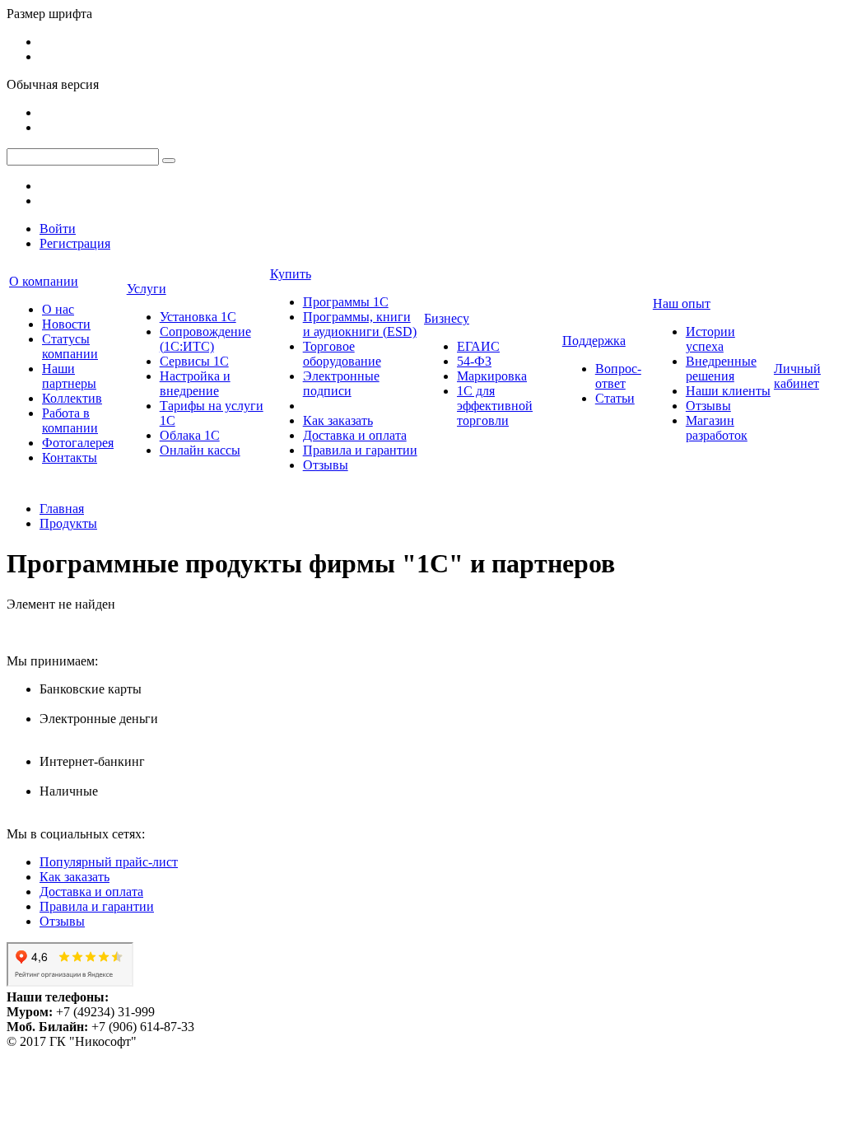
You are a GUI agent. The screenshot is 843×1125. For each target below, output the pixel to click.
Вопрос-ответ (618, 376)
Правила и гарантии (360, 450)
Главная (62, 509)
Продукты (68, 523)
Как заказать (338, 420)
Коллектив (72, 398)
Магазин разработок (717, 427)
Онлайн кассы (200, 450)
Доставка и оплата (355, 435)
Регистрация (75, 243)
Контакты (69, 457)
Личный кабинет (797, 376)
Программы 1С (346, 302)
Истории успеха (710, 338)
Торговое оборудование (342, 353)
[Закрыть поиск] (168, 160)
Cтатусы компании (70, 346)
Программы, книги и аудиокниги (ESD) (360, 324)
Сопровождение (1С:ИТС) (205, 338)
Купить (290, 274)
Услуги (146, 289)
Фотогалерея (78, 443)
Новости (66, 324)
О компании (43, 281)
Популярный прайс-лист (109, 862)
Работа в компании (70, 420)
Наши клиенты (728, 391)
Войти (58, 229)
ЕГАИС (478, 346)
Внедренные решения (721, 368)
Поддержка (594, 341)
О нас (58, 309)
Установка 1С (198, 317)
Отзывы (325, 465)
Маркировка (492, 376)
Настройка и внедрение (195, 383)
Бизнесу (446, 318)
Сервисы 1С (194, 361)
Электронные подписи (341, 383)
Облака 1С (190, 435)
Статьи (615, 398)
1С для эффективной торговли (495, 405)
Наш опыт (681, 303)
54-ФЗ (474, 361)
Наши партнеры (69, 376)
